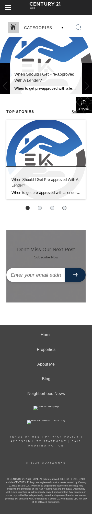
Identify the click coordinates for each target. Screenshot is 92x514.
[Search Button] (79, 27)
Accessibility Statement (38, 441)
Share (84, 108)
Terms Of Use (25, 437)
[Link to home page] (46, 7)
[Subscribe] (75, 275)
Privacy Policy (62, 437)
